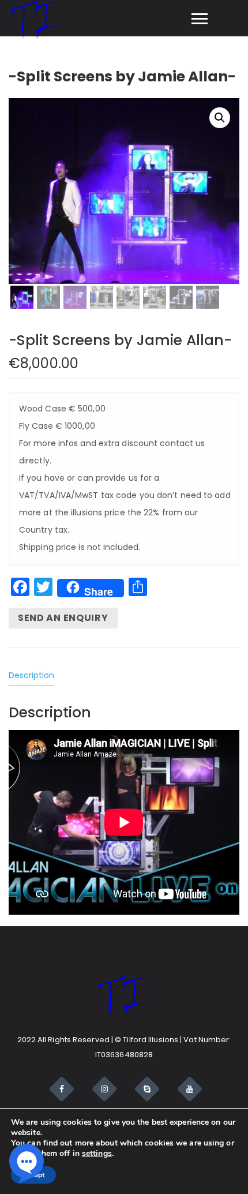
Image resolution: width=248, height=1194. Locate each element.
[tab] (36, 675)
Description (31, 675)
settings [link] (97, 1153)
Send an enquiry (63, 617)
